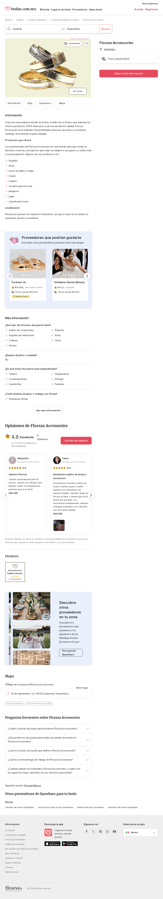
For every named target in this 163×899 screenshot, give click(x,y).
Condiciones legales (15, 835)
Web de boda (12, 872)
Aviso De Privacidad (15, 839)
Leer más (13, 492)
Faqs (29, 103)
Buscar (105, 29)
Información (14, 103)
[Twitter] (93, 831)
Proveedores (79, 9)
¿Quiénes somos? (14, 858)
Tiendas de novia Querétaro (19, 807)
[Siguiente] (87, 276)
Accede (139, 9)
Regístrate (151, 9)
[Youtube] (114, 831)
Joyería (20, 20)
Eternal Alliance (32, 785)
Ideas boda (95, 9)
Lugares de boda (61, 9)
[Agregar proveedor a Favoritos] (86, 43)
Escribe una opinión (76, 440)
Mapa (62, 103)
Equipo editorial (13, 862)
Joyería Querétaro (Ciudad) (65, 20)
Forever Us (19, 282)
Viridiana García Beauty (69, 282)
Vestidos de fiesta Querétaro (123, 807)
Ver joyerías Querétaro (69, 652)
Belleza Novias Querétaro (91, 807)
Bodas (8, 20)
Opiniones (45, 103)
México (134, 832)
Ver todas (78, 91)
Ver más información (48, 410)
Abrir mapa (82, 687)
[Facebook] (86, 831)
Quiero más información (128, 73)
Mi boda (44, 9)
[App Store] (52, 845)
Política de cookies (14, 844)
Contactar (10, 830)
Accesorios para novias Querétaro (55, 807)
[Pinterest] (100, 831)
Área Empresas (150, 3)
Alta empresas (12, 853)
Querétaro (109, 49)
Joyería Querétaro (37, 20)
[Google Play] (70, 845)
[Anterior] (9, 276)
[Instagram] (107, 831)
